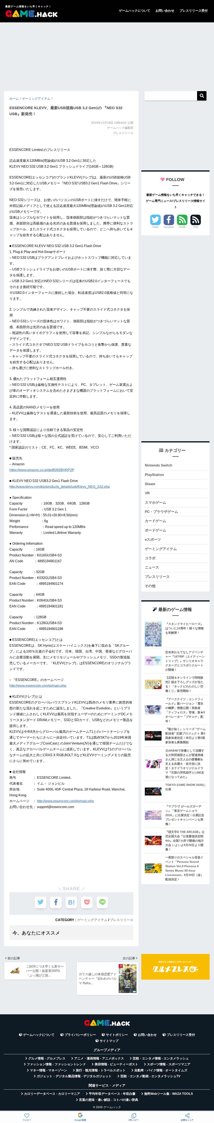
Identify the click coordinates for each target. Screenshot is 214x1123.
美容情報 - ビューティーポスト (116, 1064)
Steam (150, 484)
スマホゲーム (155, 503)
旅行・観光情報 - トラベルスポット (101, 1070)
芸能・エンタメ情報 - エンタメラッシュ (161, 1058)
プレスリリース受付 (194, 10)
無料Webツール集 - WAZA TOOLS (168, 1093)
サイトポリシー (117, 1034)
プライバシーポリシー (80, 1034)
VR (147, 493)
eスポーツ (153, 540)
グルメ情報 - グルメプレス (46, 1058)
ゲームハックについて (134, 10)
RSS (195, 227)
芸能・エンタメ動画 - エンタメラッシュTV (150, 1076)
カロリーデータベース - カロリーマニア (52, 1093)
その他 (150, 586)
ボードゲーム (155, 530)
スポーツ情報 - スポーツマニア (168, 1064)
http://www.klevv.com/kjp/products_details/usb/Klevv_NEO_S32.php (59, 486)
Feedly (182, 227)
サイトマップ (109, 1041)
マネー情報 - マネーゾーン (48, 1070)
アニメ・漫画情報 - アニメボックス (99, 1058)
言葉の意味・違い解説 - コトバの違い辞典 (108, 1099)
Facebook (169, 227)
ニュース (152, 567)
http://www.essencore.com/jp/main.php (37, 685)
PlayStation (154, 475)
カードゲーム (155, 521)
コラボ (150, 558)
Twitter (155, 227)
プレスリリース (121, 920)
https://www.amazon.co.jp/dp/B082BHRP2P (41, 470)
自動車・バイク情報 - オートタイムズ (160, 1070)
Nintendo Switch (158, 465)
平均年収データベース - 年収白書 (112, 1093)
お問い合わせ (164, 10)
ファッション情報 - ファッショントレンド (56, 1064)
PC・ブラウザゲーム (161, 512)
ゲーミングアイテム (92, 920)
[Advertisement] (107, 54)
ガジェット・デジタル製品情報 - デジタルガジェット (74, 1076)
